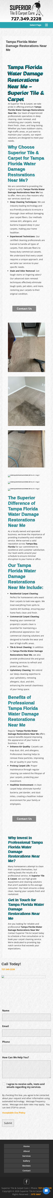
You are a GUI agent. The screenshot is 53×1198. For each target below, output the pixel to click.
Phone (6, 1041)
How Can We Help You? (15, 1057)
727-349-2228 (8, 969)
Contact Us (24, 309)
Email (5, 1026)
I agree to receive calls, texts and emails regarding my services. (26, 1085)
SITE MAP (36, 1194)
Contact (26, 1170)
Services (26, 1156)
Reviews (26, 1165)
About (26, 1151)
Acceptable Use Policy (13, 1113)
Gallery (26, 1160)
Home (26, 1146)
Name (5, 1010)
